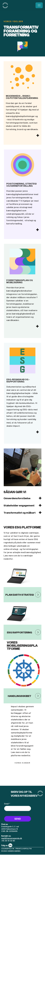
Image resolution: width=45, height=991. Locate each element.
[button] (23, 849)
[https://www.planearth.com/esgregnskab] (38, 632)
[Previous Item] (7, 467)
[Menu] (39, 5)
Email (7, 804)
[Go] (38, 594)
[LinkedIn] (10, 845)
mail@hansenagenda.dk (11, 838)
